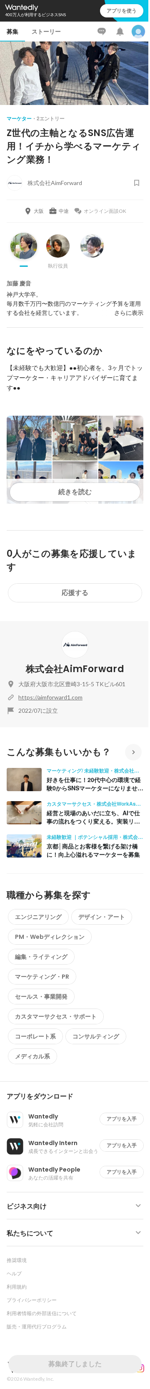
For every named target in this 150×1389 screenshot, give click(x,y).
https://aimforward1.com (50, 697)
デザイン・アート (101, 917)
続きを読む (75, 492)
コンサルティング (95, 1036)
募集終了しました (75, 1364)
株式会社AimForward (75, 669)
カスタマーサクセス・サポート (56, 1016)
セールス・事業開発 (41, 996)
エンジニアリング (38, 917)
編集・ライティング (41, 957)
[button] (78, 1096)
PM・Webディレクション (50, 937)
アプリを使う (122, 10)
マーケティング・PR (42, 976)
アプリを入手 (122, 1118)
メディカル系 (32, 1056)
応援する (75, 592)
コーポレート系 (35, 1036)
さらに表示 (128, 313)
